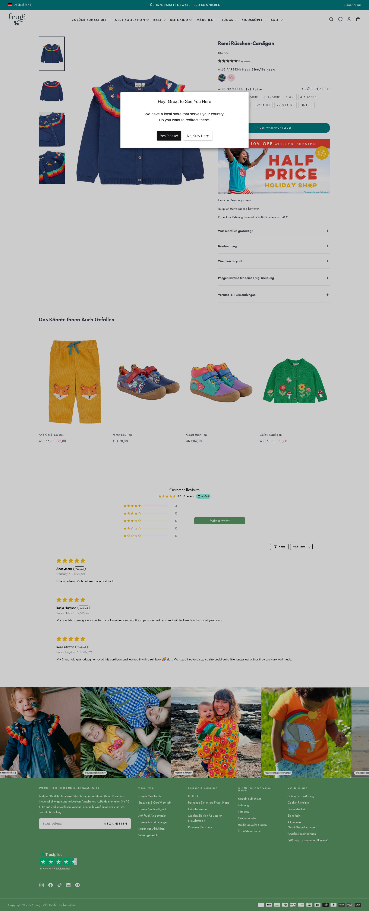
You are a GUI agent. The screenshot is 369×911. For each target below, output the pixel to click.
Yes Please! (169, 135)
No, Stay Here (198, 135)
